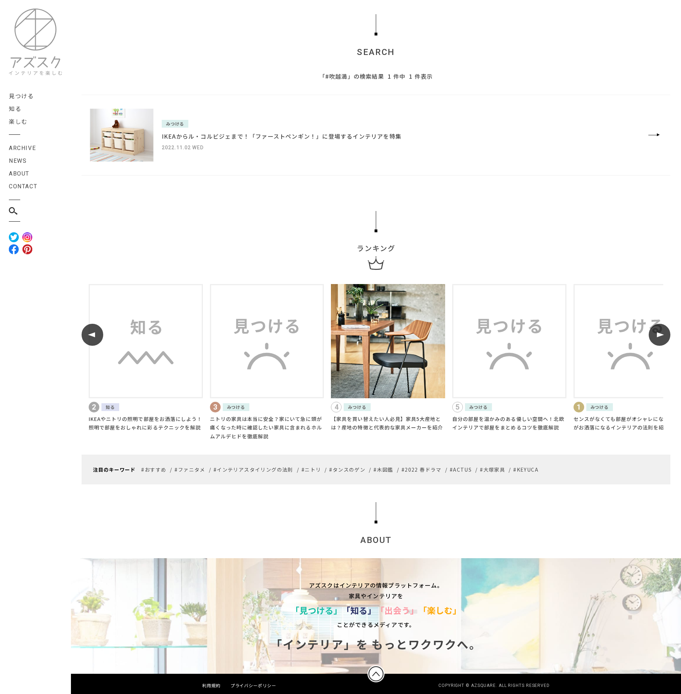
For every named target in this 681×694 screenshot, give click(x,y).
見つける (21, 95)
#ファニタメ (190, 469)
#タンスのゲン (347, 469)
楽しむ (18, 121)
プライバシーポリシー (253, 685)
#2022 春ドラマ (422, 469)
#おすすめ (153, 469)
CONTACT (23, 186)
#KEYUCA (525, 469)
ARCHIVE (22, 148)
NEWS (18, 160)
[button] (92, 334)
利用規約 (211, 685)
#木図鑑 (383, 469)
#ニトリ (311, 469)
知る (15, 108)
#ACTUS (461, 469)
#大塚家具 (492, 469)
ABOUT (19, 173)
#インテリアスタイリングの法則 (253, 469)
